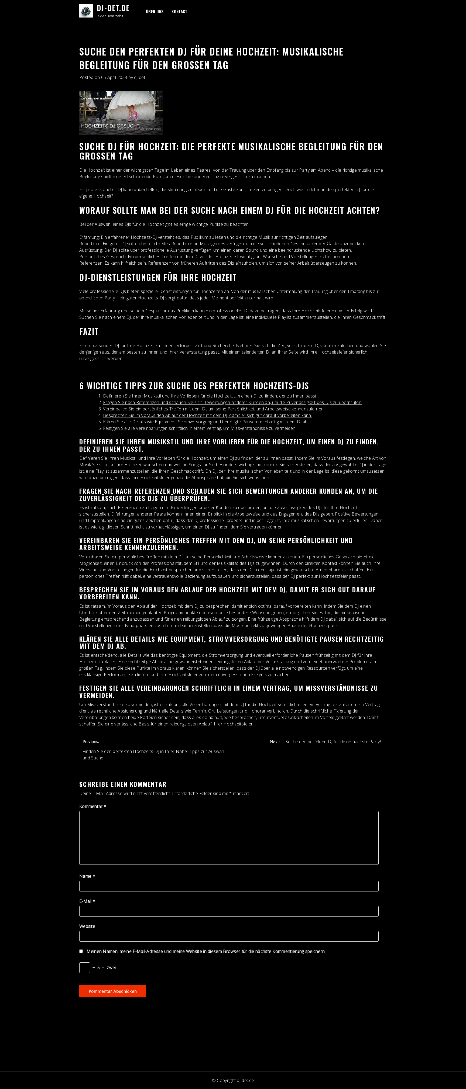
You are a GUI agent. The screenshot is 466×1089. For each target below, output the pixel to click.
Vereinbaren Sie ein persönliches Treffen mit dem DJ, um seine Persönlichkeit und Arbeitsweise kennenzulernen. (214, 409)
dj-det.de (113, 7)
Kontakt (179, 11)
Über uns (154, 11)
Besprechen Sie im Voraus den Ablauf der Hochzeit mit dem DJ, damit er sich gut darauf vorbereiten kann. (207, 415)
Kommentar (92, 806)
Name (87, 876)
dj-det (139, 77)
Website (87, 926)
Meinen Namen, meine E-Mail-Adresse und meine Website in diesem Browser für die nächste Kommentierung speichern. (206, 951)
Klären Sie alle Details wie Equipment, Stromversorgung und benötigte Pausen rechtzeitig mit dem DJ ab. (206, 422)
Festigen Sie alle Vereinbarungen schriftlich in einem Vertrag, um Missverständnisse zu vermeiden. (199, 428)
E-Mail (87, 901)
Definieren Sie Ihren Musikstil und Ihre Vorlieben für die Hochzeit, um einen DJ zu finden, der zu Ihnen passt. (210, 396)
